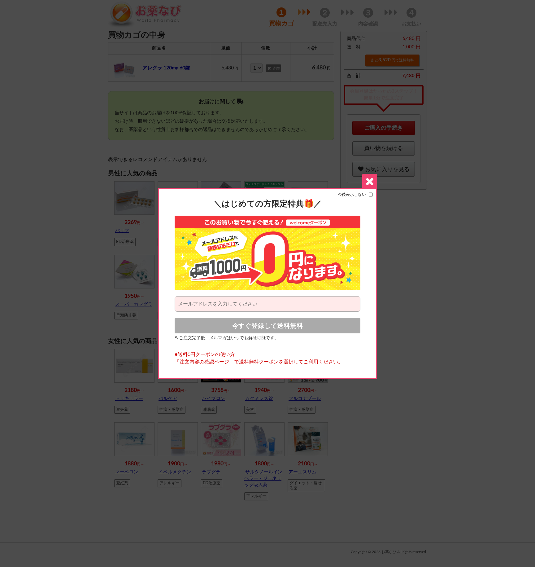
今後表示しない (352, 194)
